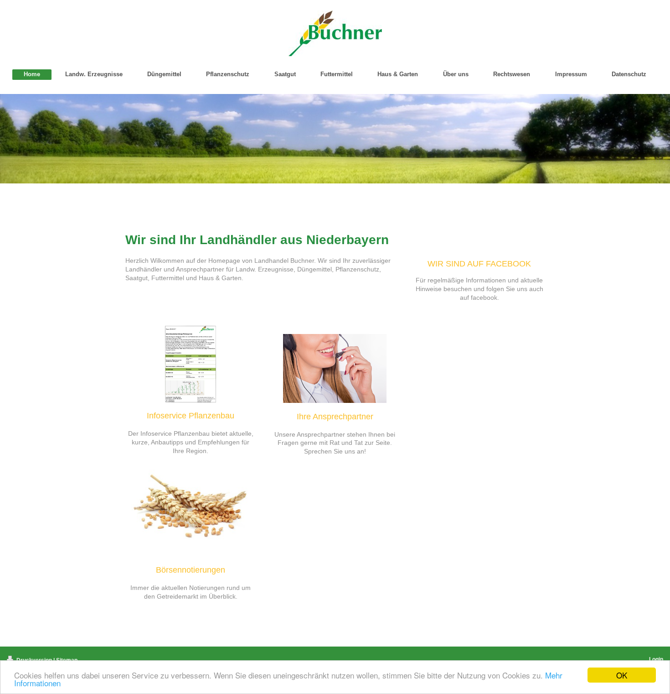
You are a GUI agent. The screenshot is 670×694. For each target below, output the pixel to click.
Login (656, 659)
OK (621, 675)
